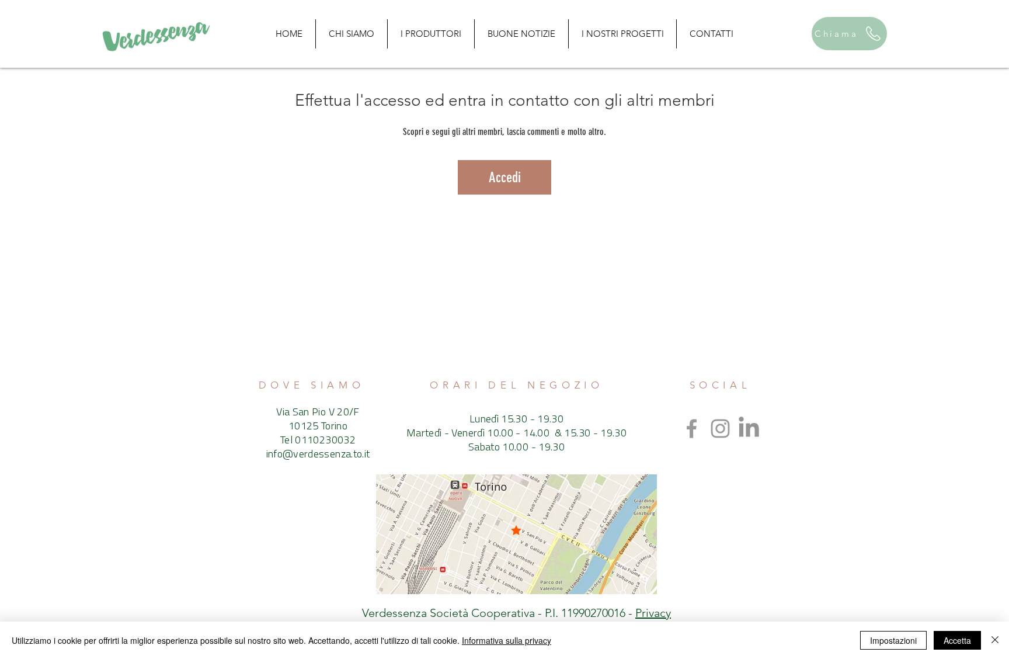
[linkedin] (748, 428)
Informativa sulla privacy (506, 640)
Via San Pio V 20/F (317, 413)
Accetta (957, 640)
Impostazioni (893, 640)
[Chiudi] (995, 640)
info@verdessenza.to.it (318, 455)
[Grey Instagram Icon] (720, 428)
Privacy (653, 613)
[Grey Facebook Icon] (691, 428)
